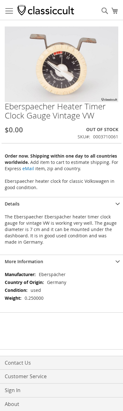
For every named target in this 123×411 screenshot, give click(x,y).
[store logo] (45, 10)
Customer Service (26, 376)
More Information (24, 261)
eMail (28, 168)
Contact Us (18, 362)
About (12, 404)
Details (12, 204)
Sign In (12, 390)
